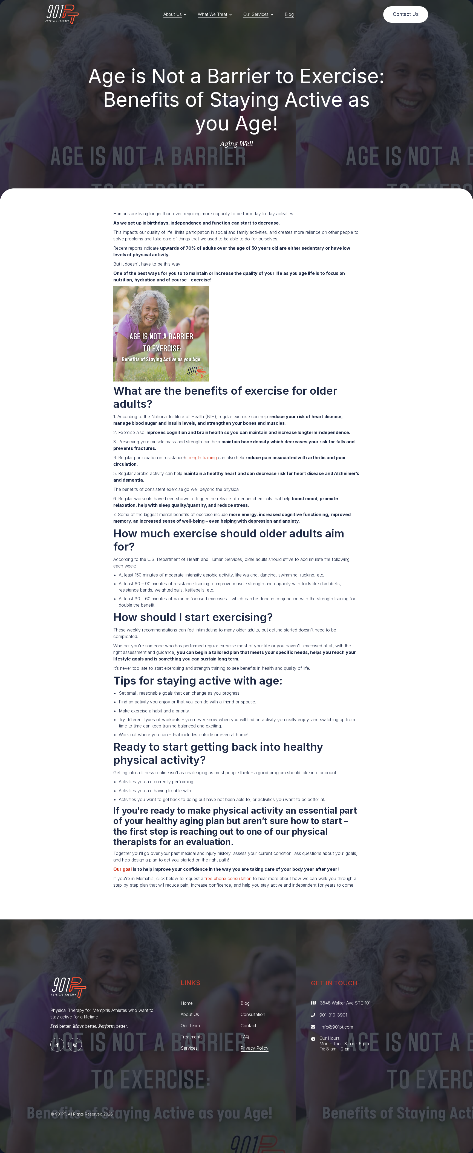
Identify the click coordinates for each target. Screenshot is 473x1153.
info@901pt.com (337, 1027)
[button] (175, 14)
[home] (62, 14)
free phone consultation (228, 878)
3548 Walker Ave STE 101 (345, 1003)
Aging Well (236, 144)
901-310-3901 (333, 1015)
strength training (201, 457)
